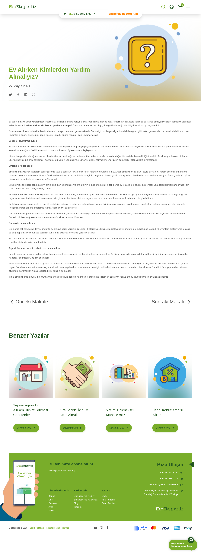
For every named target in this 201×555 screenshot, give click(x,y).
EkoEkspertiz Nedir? (84, 495)
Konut (52, 495)
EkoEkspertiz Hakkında (85, 499)
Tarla (51, 510)
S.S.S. (104, 495)
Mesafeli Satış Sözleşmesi (57, 528)
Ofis (51, 499)
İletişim (77, 506)
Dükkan (53, 503)
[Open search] (163, 7)
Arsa (51, 506)
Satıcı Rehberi (109, 503)
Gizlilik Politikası (37, 528)
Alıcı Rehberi (108, 499)
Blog (76, 503)
